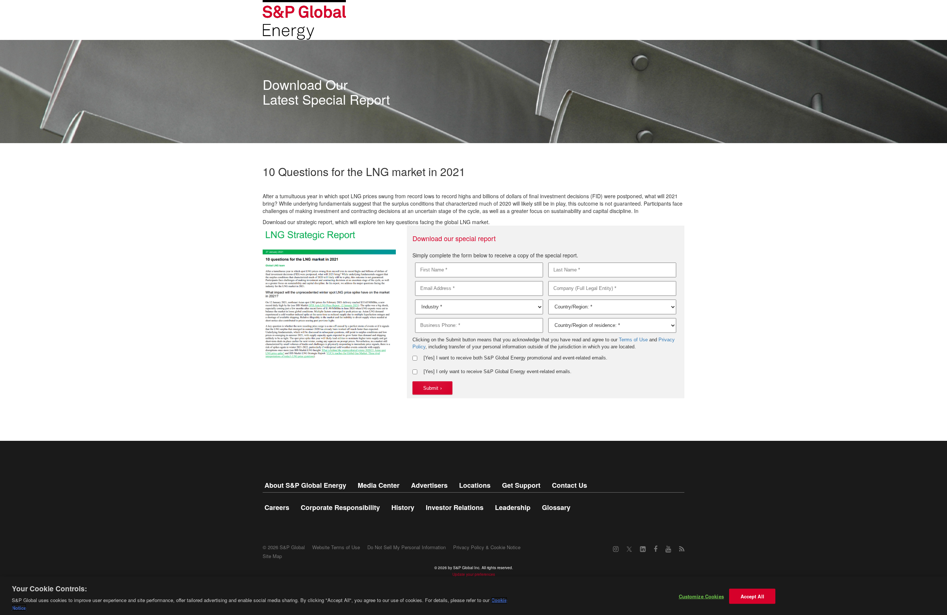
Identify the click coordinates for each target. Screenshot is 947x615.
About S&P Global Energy (305, 485)
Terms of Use (633, 339)
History (402, 507)
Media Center (379, 485)
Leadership (512, 507)
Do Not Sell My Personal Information (406, 547)
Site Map (272, 556)
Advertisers (429, 485)
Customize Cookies (701, 596)
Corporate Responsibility (340, 507)
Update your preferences (473, 574)
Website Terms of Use (336, 547)
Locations (475, 485)
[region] (473, 596)
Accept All (752, 596)
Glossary (556, 507)
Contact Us (569, 485)
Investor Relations (454, 507)
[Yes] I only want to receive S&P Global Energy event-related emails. (498, 371)
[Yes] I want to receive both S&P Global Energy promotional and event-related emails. (515, 358)
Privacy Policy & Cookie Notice (486, 547)
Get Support (521, 485)
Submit (432, 388)
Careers (276, 507)
